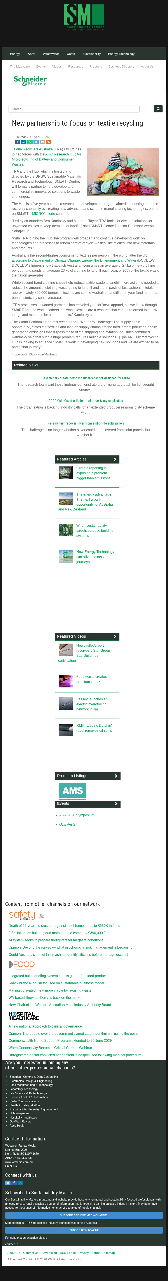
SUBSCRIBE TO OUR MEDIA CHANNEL (84, 1215)
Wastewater (51, 53)
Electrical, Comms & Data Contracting (34, 1076)
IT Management (20, 1113)
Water (31, 53)
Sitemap (109, 1252)
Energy (15, 53)
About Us (147, 66)
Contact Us (30, 1252)
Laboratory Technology (24, 1089)
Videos (57, 66)
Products (96, 66)
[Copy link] (48, 142)
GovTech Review (20, 1121)
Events (41, 66)
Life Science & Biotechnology (28, 1093)
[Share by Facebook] (17, 142)
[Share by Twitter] (36, 142)
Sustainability (91, 53)
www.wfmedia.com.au (19, 1162)
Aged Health (17, 1125)
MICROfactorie (43, 214)
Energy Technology (121, 53)
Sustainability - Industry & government (34, 1109)
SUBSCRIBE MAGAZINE (84, 1230)
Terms (96, 1252)
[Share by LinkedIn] (23, 142)
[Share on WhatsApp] (30, 142)
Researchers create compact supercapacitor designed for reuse (86, 378)
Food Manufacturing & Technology (31, 1085)
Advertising (49, 1252)
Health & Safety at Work (25, 1105)
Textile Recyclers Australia (32, 149)
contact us (12, 1244)
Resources (75, 66)
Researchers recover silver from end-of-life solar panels (85, 423)
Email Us (11, 1166)
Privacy (84, 1252)
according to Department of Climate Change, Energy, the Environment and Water (74, 260)
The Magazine (20, 66)
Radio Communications (24, 1101)
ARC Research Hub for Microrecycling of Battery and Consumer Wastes (46, 159)
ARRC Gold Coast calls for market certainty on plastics (86, 401)
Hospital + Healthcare (23, 1117)
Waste (70, 53)
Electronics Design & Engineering (31, 1081)
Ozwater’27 (68, 824)
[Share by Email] (42, 142)
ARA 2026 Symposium (76, 815)
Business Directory (121, 66)
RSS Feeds (68, 1252)
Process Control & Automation (29, 1097)
